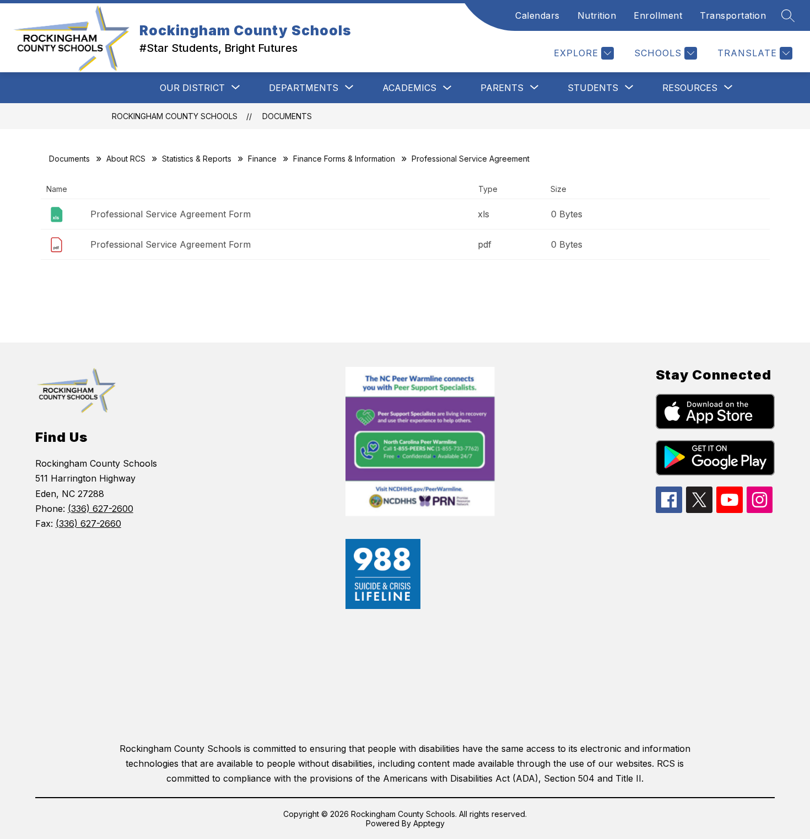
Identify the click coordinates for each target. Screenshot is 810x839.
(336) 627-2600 (100, 508)
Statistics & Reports (196, 158)
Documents (287, 116)
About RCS (125, 158)
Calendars (537, 15)
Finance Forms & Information (344, 158)
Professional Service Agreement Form (170, 214)
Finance (262, 158)
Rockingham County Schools (174, 116)
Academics (409, 87)
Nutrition (597, 15)
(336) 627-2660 (88, 523)
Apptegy (429, 823)
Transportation (733, 15)
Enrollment (658, 15)
